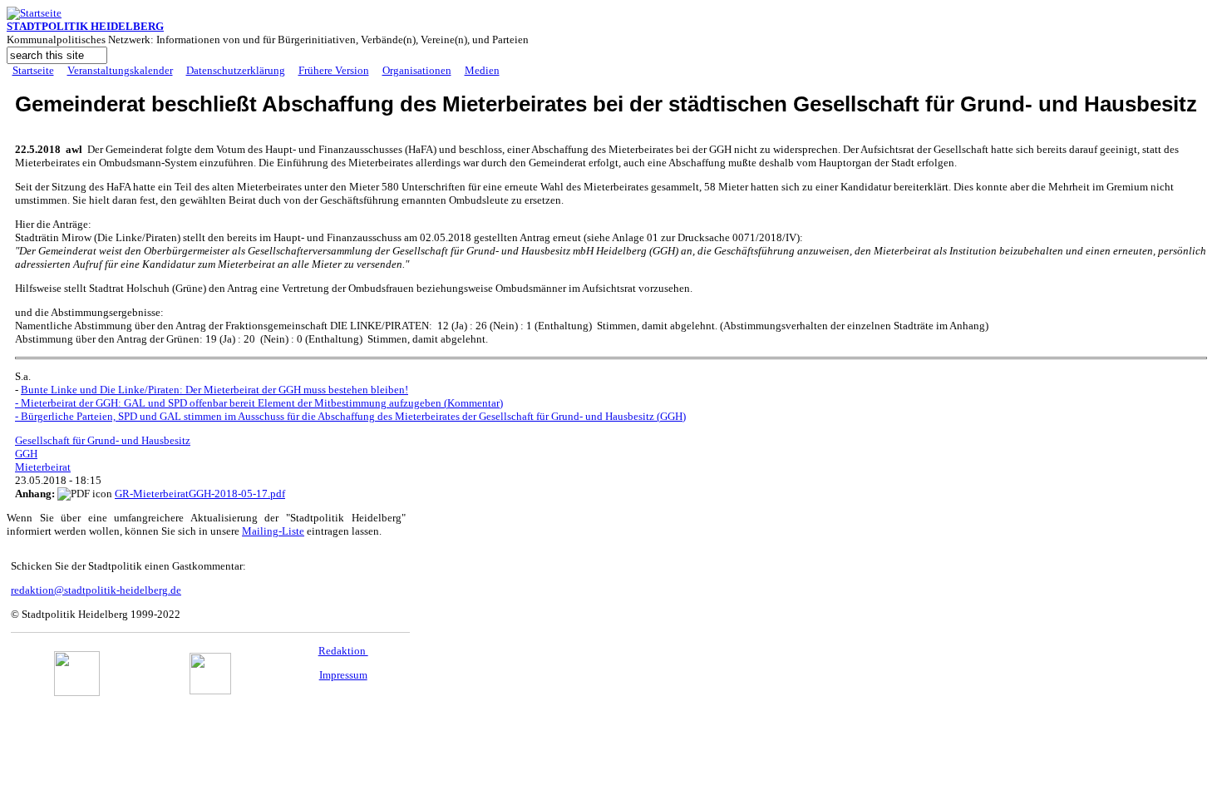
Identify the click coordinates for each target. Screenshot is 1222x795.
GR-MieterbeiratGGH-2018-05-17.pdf (200, 493)
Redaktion (343, 650)
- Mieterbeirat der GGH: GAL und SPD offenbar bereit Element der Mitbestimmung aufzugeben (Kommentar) (259, 403)
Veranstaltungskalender (120, 70)
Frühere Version (333, 70)
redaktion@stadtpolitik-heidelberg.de (96, 590)
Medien (482, 70)
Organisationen (416, 70)
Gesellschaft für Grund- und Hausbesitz (102, 440)
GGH (26, 453)
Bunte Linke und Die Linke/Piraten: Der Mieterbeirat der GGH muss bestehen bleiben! (214, 389)
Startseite (33, 70)
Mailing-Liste (273, 531)
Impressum (343, 675)
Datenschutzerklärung (235, 70)
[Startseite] (34, 13)
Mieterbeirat (43, 467)
